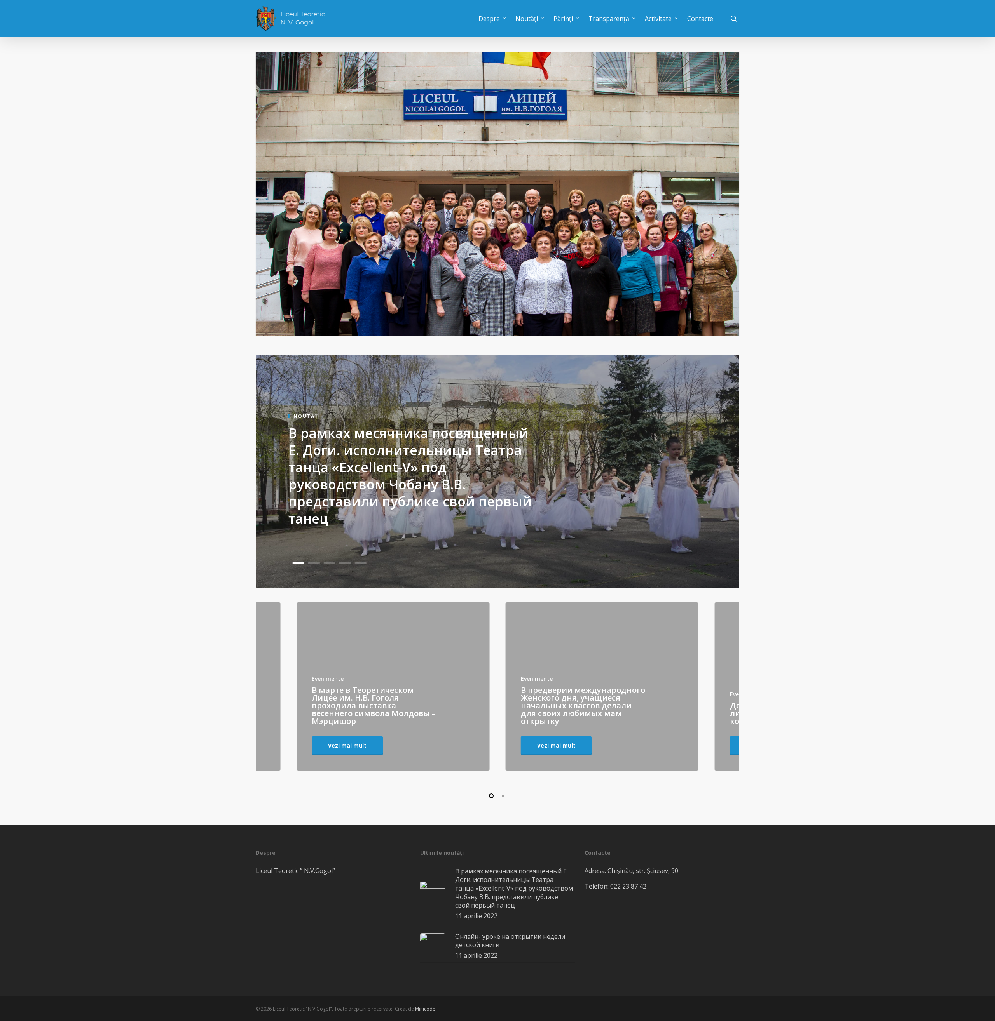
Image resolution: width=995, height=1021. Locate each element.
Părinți (563, 18)
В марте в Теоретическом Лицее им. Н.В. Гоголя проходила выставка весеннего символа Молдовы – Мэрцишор (374, 705)
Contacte (700, 18)
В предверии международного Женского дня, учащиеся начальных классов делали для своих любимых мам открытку (583, 705)
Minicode (425, 1008)
